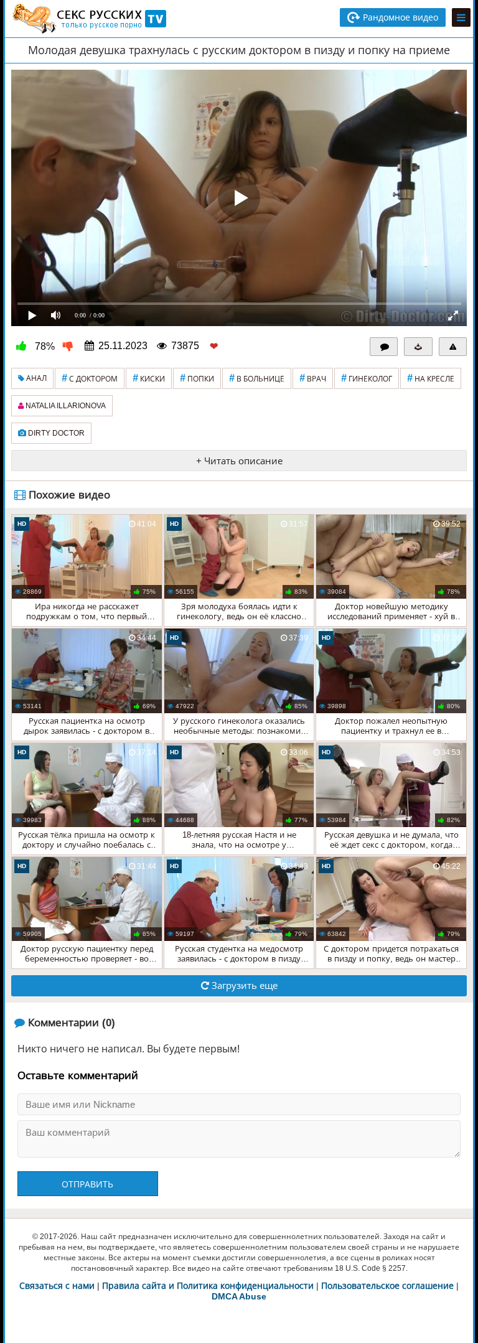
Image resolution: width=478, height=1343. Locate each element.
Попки (197, 378)
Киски (149, 378)
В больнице (256, 378)
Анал (35, 378)
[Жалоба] (453, 346)
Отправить (87, 1184)
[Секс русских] (88, 18)
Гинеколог (366, 378)
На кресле (430, 378)
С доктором (90, 378)
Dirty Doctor (55, 433)
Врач (312, 378)
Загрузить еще (243, 985)
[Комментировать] (384, 346)
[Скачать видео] (418, 346)
